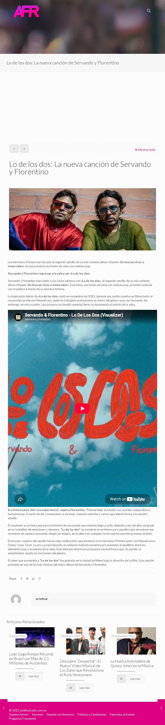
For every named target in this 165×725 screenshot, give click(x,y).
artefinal (41, 599)
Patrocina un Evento (122, 714)
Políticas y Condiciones (92, 714)
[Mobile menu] (134, 10)
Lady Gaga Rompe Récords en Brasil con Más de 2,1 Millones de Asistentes (31, 658)
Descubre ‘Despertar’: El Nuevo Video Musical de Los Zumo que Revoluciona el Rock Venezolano (82, 668)
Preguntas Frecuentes (22, 718)
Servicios (37, 714)
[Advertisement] (82, 103)
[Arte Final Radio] (26, 11)
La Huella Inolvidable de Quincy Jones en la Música (131, 663)
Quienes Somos (19, 714)
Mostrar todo (146, 149)
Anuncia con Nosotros (60, 714)
